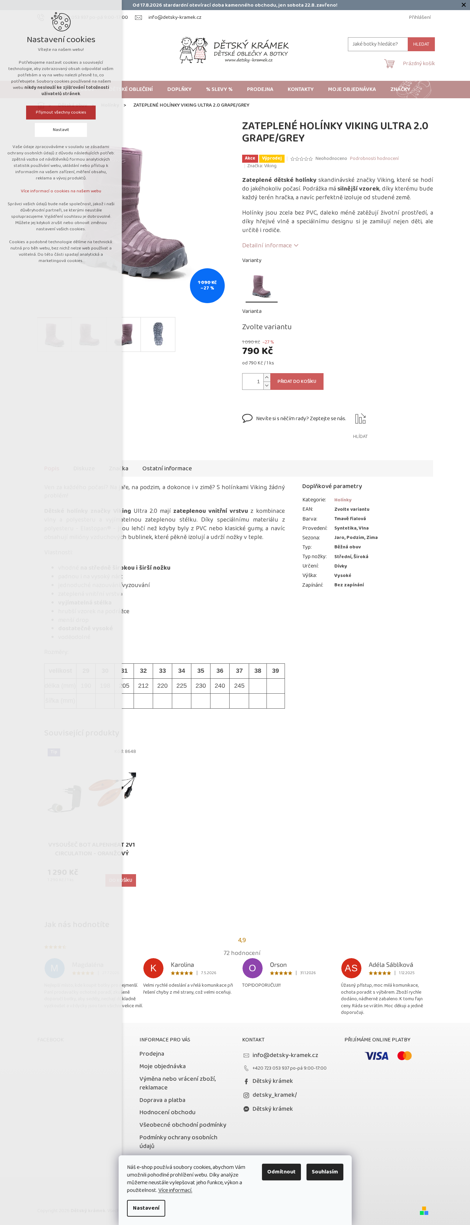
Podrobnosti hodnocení (374, 158)
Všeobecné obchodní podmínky (183, 1125)
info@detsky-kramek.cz (285, 1055)
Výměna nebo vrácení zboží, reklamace (178, 1083)
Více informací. (175, 1190)
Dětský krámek (273, 1081)
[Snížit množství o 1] (266, 386)
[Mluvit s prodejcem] (294, 426)
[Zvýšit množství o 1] (266, 377)
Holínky (343, 500)
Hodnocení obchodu (168, 1112)
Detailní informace (267, 246)
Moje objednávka (163, 1066)
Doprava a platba (162, 1100)
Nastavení (146, 1208)
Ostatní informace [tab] (167, 468)
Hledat (421, 44)
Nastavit (61, 129)
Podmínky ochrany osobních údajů (178, 1142)
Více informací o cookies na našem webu (61, 191)
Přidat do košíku (297, 381)
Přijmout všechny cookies (61, 112)
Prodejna (152, 1054)
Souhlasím (325, 1172)
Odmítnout (281, 1172)
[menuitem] (131, 89)
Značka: (262, 166)
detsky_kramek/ (275, 1095)
